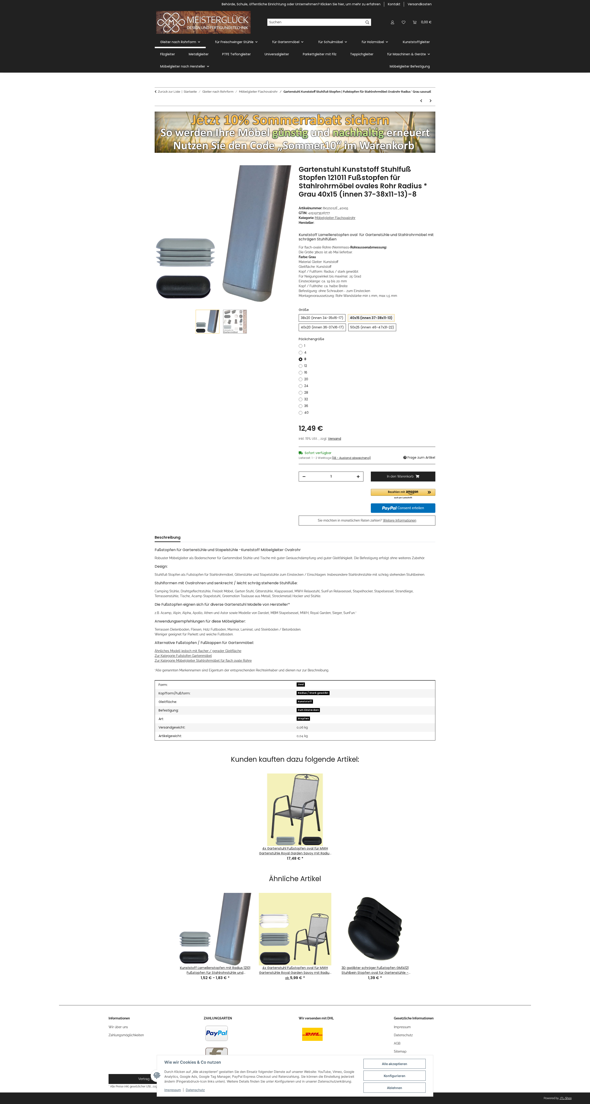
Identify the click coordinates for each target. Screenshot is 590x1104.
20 (306, 379)
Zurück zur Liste (169, 91)
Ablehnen (394, 1088)
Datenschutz (195, 1090)
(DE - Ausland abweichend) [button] (351, 458)
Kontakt (394, 4)
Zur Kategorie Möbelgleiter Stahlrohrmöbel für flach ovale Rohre (203, 660)
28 (306, 392)
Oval (301, 684)
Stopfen (303, 718)
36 (306, 406)
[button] (392, 22)
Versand (334, 438)
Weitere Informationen (399, 520)
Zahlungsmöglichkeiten (126, 1035)
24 (306, 386)
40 (306, 412)
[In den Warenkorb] (158, 162)
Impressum (172, 1090)
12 (305, 365)
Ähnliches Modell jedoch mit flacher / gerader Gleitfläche (198, 651)
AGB (397, 1043)
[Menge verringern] (304, 476)
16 (305, 372)
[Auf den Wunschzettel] (282, 174)
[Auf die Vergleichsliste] (270, 174)
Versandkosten (420, 4)
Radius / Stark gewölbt (313, 693)
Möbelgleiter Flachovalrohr (335, 218)
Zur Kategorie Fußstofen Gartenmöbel (183, 656)
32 (306, 399)
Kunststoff (305, 701)
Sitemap (400, 1051)
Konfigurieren (394, 1076)
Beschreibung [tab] (167, 537)
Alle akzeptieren (394, 1064)
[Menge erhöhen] (358, 476)
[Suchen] (367, 22)
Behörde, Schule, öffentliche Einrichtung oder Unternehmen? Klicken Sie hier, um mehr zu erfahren (301, 4)
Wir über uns (118, 1027)
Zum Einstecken (308, 710)
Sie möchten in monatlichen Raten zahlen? (367, 520)
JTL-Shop (566, 1098)
